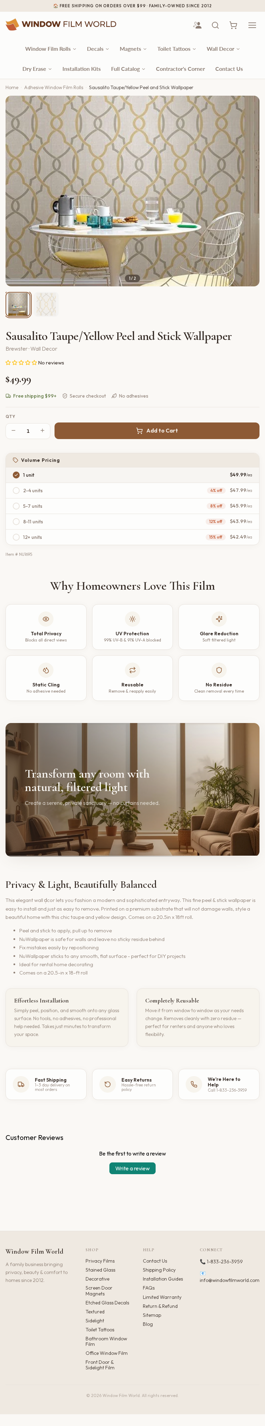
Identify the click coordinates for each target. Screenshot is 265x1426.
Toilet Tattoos (100, 1329)
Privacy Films (100, 1261)
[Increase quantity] (42, 431)
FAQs (149, 1288)
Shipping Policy (159, 1270)
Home (12, 87)
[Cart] (233, 25)
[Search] (215, 25)
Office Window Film (107, 1353)
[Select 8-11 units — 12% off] (16, 521)
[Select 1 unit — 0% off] (16, 475)
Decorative (97, 1279)
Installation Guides (163, 1279)
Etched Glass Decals (107, 1302)
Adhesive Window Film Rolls (53, 87)
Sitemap (152, 1315)
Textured (95, 1311)
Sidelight (95, 1320)
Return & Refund (160, 1306)
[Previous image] (16, 191)
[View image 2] (46, 304)
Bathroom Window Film (106, 1341)
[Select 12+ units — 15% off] (16, 537)
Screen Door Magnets (99, 1290)
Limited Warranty (162, 1297)
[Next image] (248, 191)
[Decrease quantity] (13, 431)
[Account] (197, 25)
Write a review (132, 1168)
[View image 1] (18, 304)
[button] (22, 362)
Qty (11, 416)
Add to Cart (162, 430)
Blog (148, 1324)
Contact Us (155, 1261)
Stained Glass (100, 1270)
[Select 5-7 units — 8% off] (16, 506)
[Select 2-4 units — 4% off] (16, 490)
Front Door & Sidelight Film (100, 1364)
